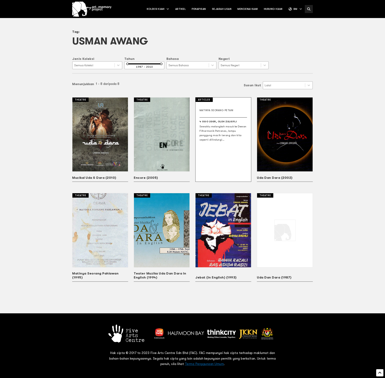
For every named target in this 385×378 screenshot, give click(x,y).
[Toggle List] (118, 65)
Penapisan (199, 8)
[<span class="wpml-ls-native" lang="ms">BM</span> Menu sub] (300, 9)
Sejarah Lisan (222, 8)
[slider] (127, 64)
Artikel (180, 8)
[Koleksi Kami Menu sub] (167, 9)
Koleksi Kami (155, 8)
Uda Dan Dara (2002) (275, 178)
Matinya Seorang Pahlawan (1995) (95, 275)
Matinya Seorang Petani (216, 110)
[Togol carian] (309, 9)
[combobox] (93, 65)
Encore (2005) (146, 178)
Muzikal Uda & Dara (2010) (94, 178)
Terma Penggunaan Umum (204, 364)
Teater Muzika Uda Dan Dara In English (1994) (160, 275)
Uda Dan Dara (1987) (274, 277)
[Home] (91, 9)
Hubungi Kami (273, 8)
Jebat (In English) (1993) (216, 277)
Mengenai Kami (247, 8)
